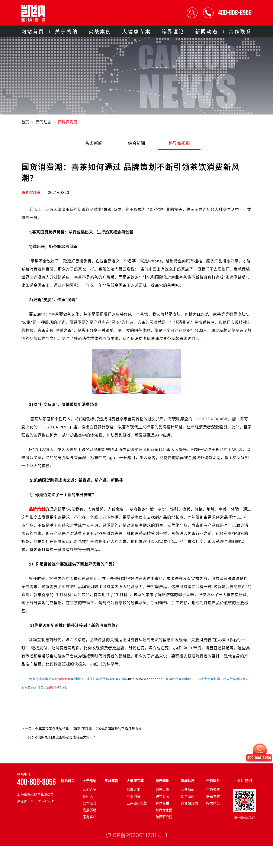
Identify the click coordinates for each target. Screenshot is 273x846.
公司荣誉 (89, 803)
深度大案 (133, 789)
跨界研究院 (164, 817)
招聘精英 (213, 803)
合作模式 (213, 789)
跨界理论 (172, 31)
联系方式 (213, 796)
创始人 (88, 796)
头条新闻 (93, 143)
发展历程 (89, 810)
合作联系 (240, 31)
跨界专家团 (164, 810)
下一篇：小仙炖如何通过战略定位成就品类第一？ (58, 737)
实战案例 (100, 31)
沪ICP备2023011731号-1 (136, 835)
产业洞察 (133, 796)
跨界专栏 (162, 803)
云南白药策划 (137, 803)
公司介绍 (89, 789)
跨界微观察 (67, 122)
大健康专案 (136, 31)
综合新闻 (136, 143)
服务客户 (89, 817)
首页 (25, 122)
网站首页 (32, 31)
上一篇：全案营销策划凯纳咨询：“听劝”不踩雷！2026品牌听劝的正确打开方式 (81, 729)
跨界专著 (162, 796)
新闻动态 (206, 31)
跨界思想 (162, 789)
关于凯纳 (66, 31)
